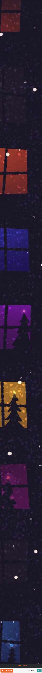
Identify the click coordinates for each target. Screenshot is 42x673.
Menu (33, 670)
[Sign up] (39, 670)
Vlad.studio (8, 670)
